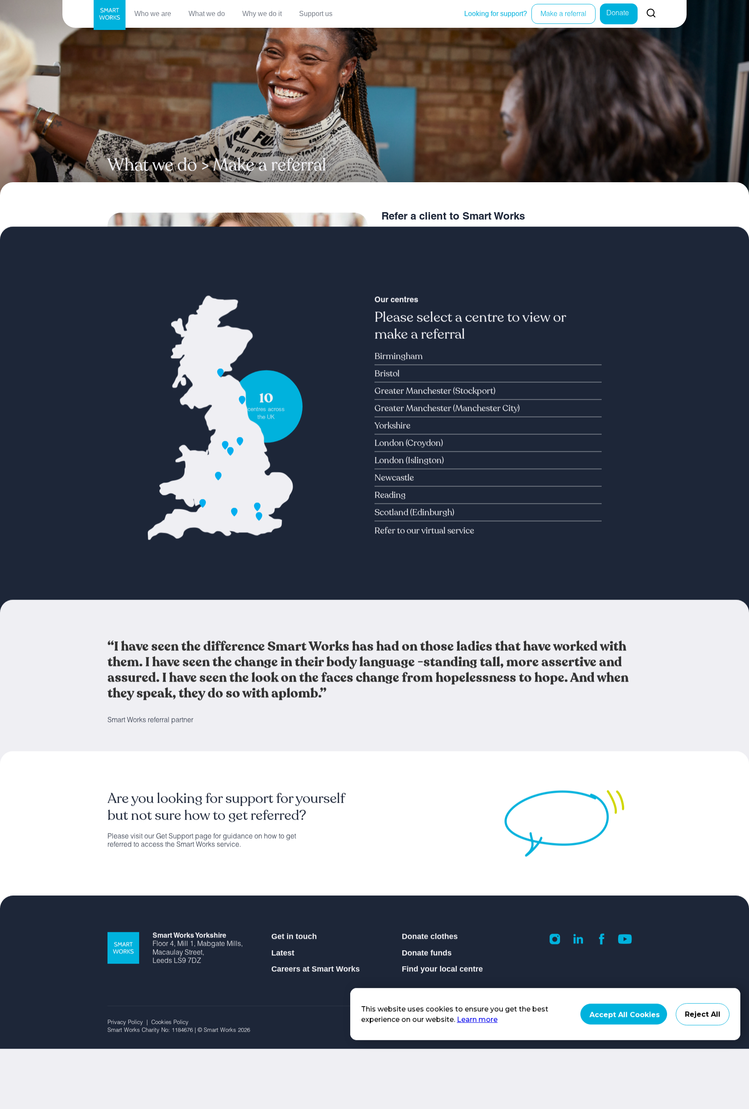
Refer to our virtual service (424, 530)
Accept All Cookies (624, 1015)
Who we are (152, 13)
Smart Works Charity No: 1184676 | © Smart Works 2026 (178, 1031)
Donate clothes (430, 936)
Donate (617, 13)
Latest (282, 952)
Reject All (702, 1014)
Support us (315, 13)
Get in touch (294, 936)
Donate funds (427, 952)
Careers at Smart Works (315, 969)
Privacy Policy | (129, 1023)
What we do (207, 13)
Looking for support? (495, 13)
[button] (407, 356)
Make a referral (563, 14)
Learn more (477, 1019)
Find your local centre (442, 969)
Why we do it (262, 13)
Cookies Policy (170, 1023)
